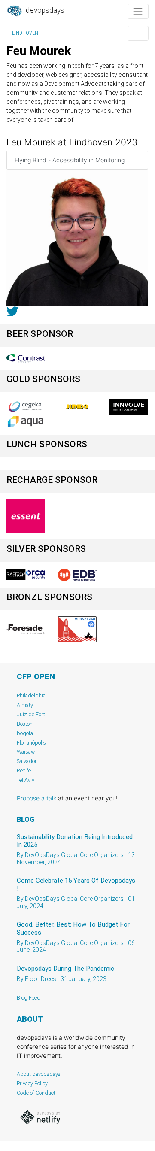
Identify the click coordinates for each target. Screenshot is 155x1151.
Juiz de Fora (31, 714)
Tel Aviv (25, 780)
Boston (25, 724)
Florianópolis (31, 742)
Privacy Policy (32, 1083)
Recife (24, 770)
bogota (25, 733)
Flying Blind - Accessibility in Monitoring (70, 160)
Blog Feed (28, 997)
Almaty (25, 705)
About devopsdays (39, 1074)
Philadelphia (31, 695)
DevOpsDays (44, 10)
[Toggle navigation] (138, 11)
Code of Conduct (36, 1093)
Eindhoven (25, 33)
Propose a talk (36, 798)
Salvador (26, 761)
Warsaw (26, 751)
